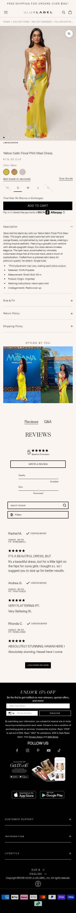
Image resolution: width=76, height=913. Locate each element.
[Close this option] (38, 884)
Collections (21, 22)
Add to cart (38, 205)
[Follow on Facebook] (17, 750)
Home (6, 22)
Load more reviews (38, 665)
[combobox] (10, 713)
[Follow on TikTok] (59, 750)
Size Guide (66, 178)
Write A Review (38, 464)
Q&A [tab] (47, 421)
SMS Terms (53, 737)
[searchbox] (34, 505)
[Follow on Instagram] (28, 750)
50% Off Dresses (42, 22)
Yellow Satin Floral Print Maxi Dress (64, 22)
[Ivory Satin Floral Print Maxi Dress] (22, 172)
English (36, 874)
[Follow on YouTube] (49, 750)
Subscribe (55, 713)
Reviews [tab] (31, 421)
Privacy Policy (36, 737)
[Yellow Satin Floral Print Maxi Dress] (6, 172)
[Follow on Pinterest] (38, 750)
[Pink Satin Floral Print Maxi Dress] (14, 172)
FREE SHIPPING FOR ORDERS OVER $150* (38, 3)
